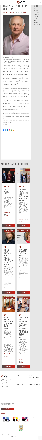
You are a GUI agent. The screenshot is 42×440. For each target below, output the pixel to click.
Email (2, 388)
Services (36, 22)
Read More (8, 225)
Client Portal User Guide (35, 384)
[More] (13, 130)
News (35, 20)
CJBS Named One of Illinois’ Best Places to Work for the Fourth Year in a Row (23, 194)
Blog (35, 8)
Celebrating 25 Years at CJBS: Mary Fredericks (23, 252)
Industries (36, 16)
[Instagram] (9, 130)
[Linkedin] (7, 130)
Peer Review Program (13, 436)
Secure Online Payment (34, 377)
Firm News (24, 12)
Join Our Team (20, 384)
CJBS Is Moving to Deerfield (7, 191)
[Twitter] (5, 130)
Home (18, 375)
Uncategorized (38, 24)
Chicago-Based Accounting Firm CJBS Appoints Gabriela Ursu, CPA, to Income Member (8, 257)
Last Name (3, 397)
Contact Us (32, 375)
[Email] (11, 130)
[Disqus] (16, 143)
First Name (3, 393)
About (18, 377)
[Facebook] (3, 130)
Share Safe (32, 379)
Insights (36, 18)
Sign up (7, 408)
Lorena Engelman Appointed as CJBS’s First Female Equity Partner (8, 323)
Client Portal (32, 382)
